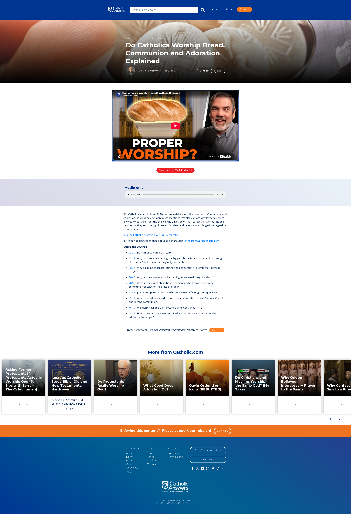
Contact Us (173, 503)
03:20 (132, 252)
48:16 (132, 313)
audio (130, 38)
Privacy (165, 503)
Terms (158, 503)
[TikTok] (217, 468)
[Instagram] (207, 468)
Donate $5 (217, 330)
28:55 (132, 283)
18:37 (132, 267)
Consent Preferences (187, 503)
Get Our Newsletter (208, 450)
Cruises (151, 464)
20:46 (132, 277)
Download (205, 71)
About (216, 9)
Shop (229, 9)
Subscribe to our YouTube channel (175, 170)
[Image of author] (130, 71)
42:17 (132, 298)
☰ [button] (101, 9)
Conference (154, 460)
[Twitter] (197, 468)
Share (220, 71)
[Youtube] (202, 468)
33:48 (132, 292)
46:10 (132, 307)
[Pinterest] (212, 468)
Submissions (175, 453)
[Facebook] (192, 468)
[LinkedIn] (223, 468)
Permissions (175, 456)
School (151, 456)
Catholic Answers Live (155, 38)
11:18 (132, 258)
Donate (245, 9)
